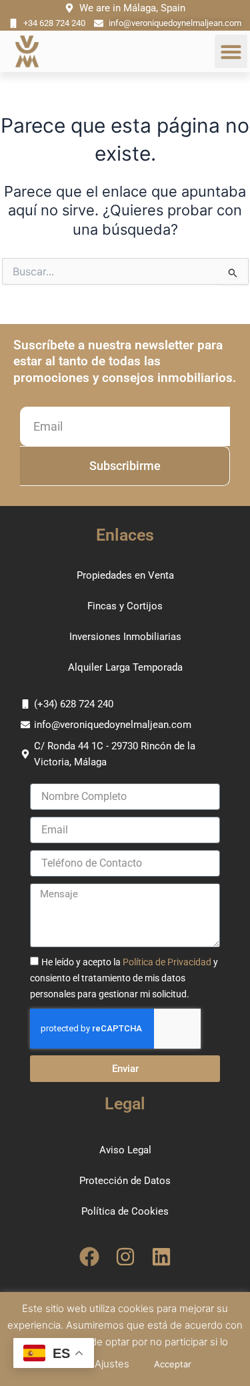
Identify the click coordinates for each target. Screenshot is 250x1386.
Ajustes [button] (112, 1363)
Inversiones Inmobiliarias (125, 637)
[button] (231, 51)
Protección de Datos (125, 1181)
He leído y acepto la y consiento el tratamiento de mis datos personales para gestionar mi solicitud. (124, 978)
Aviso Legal (125, 1150)
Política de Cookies (125, 1211)
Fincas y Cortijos (125, 606)
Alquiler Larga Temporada (125, 667)
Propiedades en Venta (125, 575)
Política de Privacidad (167, 962)
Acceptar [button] (172, 1364)
